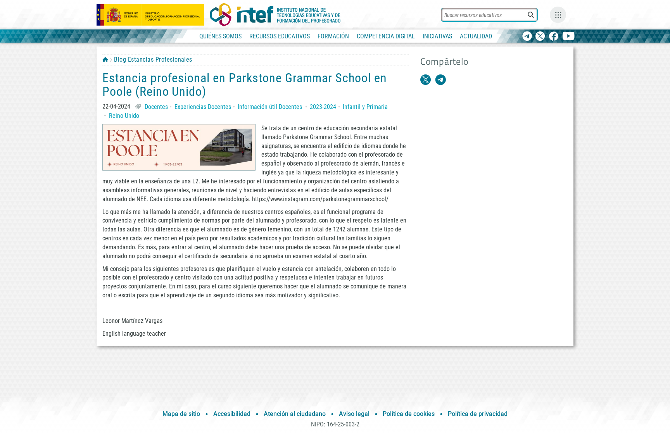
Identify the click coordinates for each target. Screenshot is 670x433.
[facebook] (553, 36)
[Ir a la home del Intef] (275, 15)
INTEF (105, 59)
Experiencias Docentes (202, 106)
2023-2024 (323, 106)
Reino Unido (124, 115)
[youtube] (568, 36)
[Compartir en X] (425, 80)
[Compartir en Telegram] (440, 80)
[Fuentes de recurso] (558, 15)
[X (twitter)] (540, 36)
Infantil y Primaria (365, 106)
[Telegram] (527, 36)
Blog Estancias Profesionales (153, 59)
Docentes (156, 106)
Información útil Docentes (270, 106)
